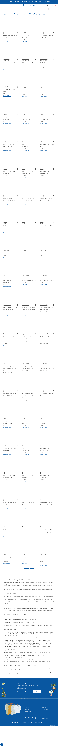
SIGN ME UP (37, 692)
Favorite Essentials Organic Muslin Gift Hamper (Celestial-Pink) (46, 309)
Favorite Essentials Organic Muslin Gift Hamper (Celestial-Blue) (10, 339)
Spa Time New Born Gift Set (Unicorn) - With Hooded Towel (47, 559)
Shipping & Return (46, 709)
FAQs (43, 711)
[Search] (50, 5)
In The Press (28, 711)
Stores (26, 713)
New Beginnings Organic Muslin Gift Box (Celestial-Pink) (9, 396)
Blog (26, 715)
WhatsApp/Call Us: (40, 722)
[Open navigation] (12, 5)
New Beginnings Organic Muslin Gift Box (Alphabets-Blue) (10, 368)
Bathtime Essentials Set (9, 253)
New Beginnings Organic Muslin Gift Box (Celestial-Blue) (28, 396)
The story (27, 707)
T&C (42, 713)
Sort (53, 8)
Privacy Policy (45, 718)
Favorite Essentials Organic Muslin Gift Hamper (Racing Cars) (28, 309)
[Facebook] (26, 718)
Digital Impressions (52, 725)
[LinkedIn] (36, 718)
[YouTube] (33, 718)
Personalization (28, 709)
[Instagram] (29, 718)
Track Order (44, 707)
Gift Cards (44, 715)
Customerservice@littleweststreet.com (21, 722)
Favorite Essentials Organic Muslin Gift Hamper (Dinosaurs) (10, 280)
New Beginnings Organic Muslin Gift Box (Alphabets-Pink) (46, 339)
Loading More (29, 568)
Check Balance (45, 716)
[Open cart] (55, 5)
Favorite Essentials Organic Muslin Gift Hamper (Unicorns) (10, 309)
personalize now (7, 41)
